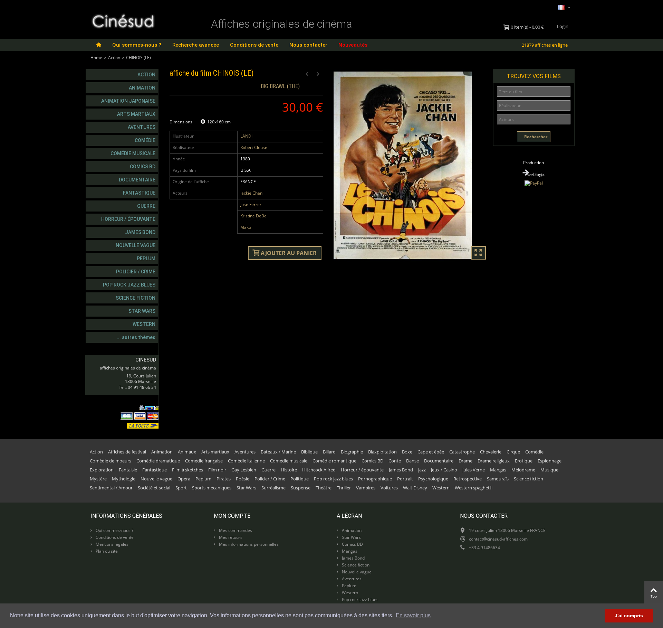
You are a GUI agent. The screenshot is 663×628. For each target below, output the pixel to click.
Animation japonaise (128, 101)
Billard (329, 452)
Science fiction (135, 298)
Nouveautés (352, 45)
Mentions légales (111, 544)
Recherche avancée (195, 45)
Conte (394, 461)
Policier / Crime (135, 271)
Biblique (309, 452)
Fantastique (139, 193)
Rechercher (535, 137)
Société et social (154, 488)
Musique (549, 470)
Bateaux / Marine (278, 452)
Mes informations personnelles (248, 544)
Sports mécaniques (211, 488)
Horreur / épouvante (128, 219)
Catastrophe (462, 452)
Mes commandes (235, 530)
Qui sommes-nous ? (136, 45)
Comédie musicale (132, 153)
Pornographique (375, 479)
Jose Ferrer (250, 204)
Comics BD (142, 166)
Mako (245, 227)
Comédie (145, 140)
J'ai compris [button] (629, 615)
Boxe (407, 452)
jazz (422, 470)
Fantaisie (128, 470)
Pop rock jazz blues (129, 285)
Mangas (498, 470)
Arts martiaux (136, 114)
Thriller (344, 488)
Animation (142, 88)
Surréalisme (273, 488)
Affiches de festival (127, 452)
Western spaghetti (473, 488)
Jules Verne (473, 470)
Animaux (187, 452)
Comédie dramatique (158, 461)
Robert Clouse (253, 147)
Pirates (224, 479)
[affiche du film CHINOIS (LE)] (410, 165)
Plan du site (106, 551)
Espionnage (549, 461)
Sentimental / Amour (111, 488)
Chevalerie (490, 452)
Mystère (98, 479)
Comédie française (204, 461)
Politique (299, 479)
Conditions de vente (254, 45)
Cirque (513, 452)
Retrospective (467, 479)
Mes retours (230, 537)
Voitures (389, 488)
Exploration (102, 470)
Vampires (365, 488)
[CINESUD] (122, 20)
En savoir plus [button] (413, 615)
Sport (181, 488)
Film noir (217, 470)
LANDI (246, 136)
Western (144, 324)
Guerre (146, 206)
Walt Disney (415, 488)
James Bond (140, 232)
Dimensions (181, 122)
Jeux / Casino (444, 470)
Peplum (146, 258)
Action (114, 57)
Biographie (352, 452)
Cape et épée (430, 452)
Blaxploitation (382, 452)
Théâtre (324, 488)
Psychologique (433, 479)
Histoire (289, 470)
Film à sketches (187, 470)
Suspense (300, 488)
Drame (465, 461)
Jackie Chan (251, 193)
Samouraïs (498, 479)
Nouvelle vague (135, 245)
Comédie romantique (334, 461)
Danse (412, 461)
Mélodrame (523, 470)
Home (96, 57)
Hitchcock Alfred (319, 470)
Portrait (405, 479)
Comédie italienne (246, 461)
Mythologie (123, 479)
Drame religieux (494, 461)
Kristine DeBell (254, 216)
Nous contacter (308, 45)
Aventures (141, 127)
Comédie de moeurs (110, 461)
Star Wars (141, 311)
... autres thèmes (136, 337)
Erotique (523, 461)
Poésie (242, 479)
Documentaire (137, 179)
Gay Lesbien (243, 470)
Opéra (183, 479)
